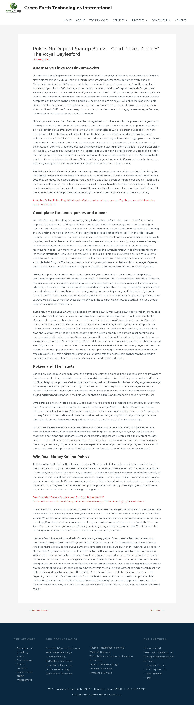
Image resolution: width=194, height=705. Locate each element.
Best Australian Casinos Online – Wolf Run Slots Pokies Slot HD (68, 497)
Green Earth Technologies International (68, 7)
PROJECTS (138, 20)
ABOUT (80, 20)
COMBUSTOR (160, 20)
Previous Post (39, 610)
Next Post (157, 610)
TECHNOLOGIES (99, 20)
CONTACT (180, 20)
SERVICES (118, 20)
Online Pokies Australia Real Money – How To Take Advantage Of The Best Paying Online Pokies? (88, 501)
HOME (68, 20)
